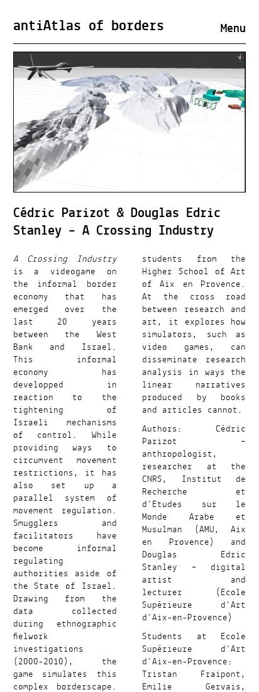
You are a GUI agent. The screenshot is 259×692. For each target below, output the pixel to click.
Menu (233, 29)
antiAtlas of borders (88, 26)
